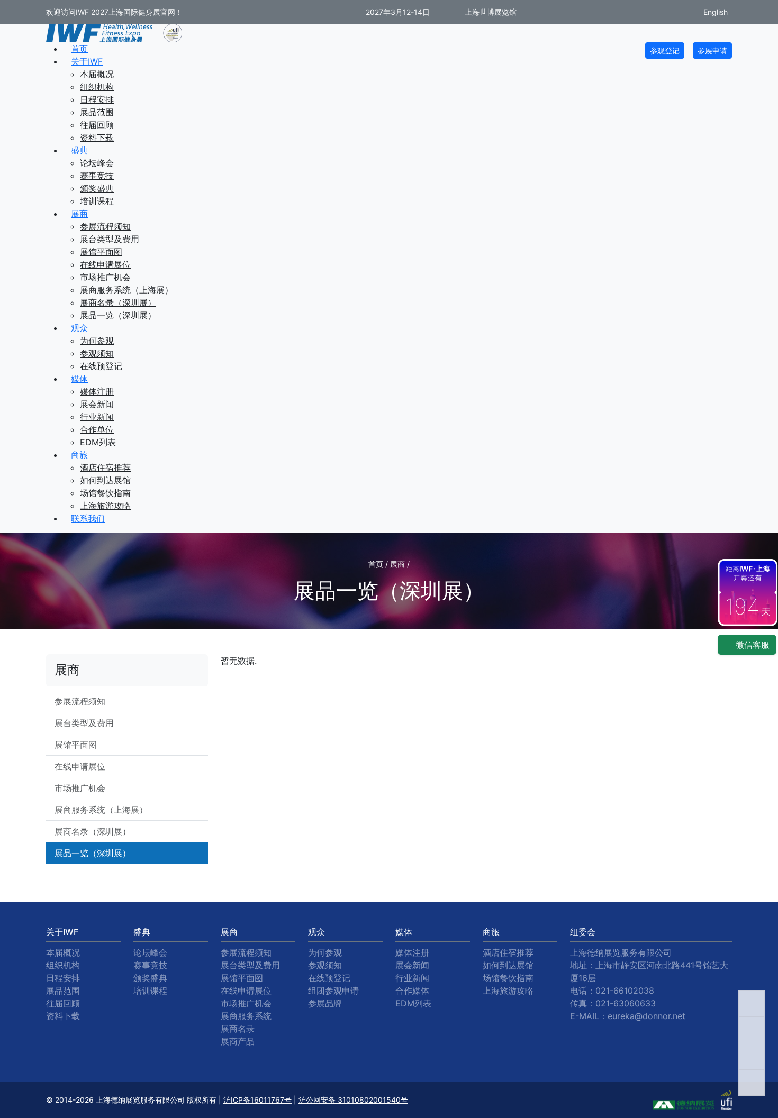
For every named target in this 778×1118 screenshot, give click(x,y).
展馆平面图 (101, 251)
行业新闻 (97, 416)
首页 (79, 48)
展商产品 (238, 1041)
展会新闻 (97, 404)
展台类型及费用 (109, 239)
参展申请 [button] (712, 50)
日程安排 (97, 99)
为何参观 (97, 340)
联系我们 (88, 518)
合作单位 (97, 429)
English (714, 11)
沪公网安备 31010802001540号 (353, 1099)
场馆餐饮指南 (105, 493)
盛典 (79, 150)
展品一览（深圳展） (118, 315)
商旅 (79, 455)
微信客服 (751, 644)
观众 (79, 328)
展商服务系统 (246, 1016)
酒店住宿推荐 (105, 467)
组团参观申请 (333, 990)
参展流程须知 (105, 226)
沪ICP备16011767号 (257, 1099)
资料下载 (97, 137)
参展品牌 (325, 1003)
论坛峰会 (97, 163)
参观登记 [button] (665, 50)
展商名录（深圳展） (118, 302)
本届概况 (97, 74)
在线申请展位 (105, 264)
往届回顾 (97, 125)
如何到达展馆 (105, 480)
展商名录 (238, 1028)
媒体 (79, 378)
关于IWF (87, 61)
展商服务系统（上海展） (126, 290)
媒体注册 (97, 391)
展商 (79, 213)
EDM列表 (98, 442)
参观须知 (97, 353)
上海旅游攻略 (105, 505)
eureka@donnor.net (646, 1016)
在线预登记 (101, 366)
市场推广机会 (105, 277)
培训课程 (97, 201)
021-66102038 (624, 990)
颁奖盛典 (97, 188)
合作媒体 (412, 990)
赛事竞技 (97, 175)
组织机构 (97, 86)
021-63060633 (625, 1003)
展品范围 (97, 112)
